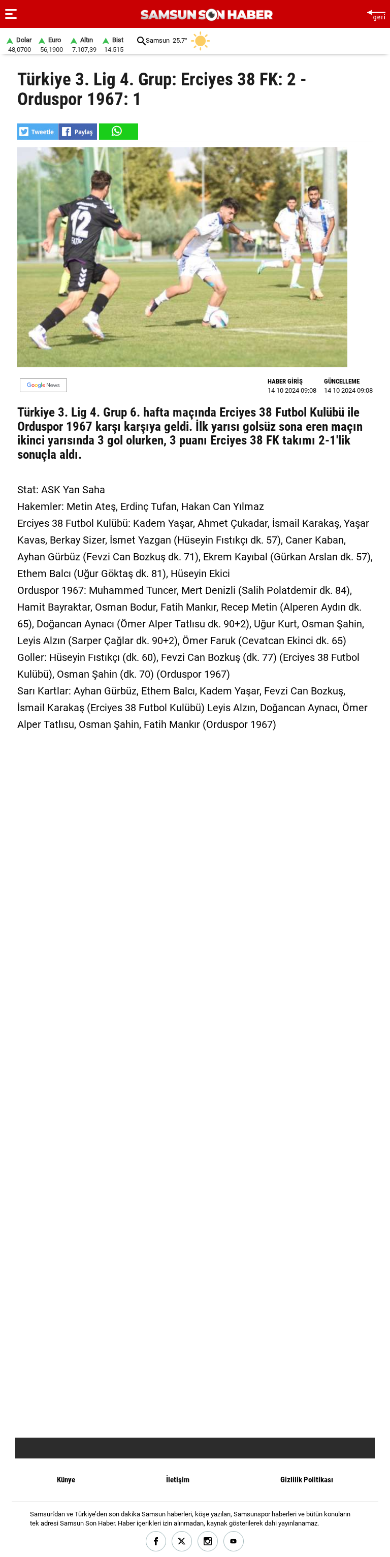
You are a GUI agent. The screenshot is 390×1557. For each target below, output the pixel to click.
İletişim (177, 1479)
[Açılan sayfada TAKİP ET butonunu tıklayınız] (43, 385)
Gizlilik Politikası (306, 1479)
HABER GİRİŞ (285, 381)
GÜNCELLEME (342, 381)
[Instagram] (208, 1541)
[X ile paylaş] (37, 131)
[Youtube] (233, 1541)
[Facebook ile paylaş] (77, 131)
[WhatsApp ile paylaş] (118, 131)
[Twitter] (182, 1541)
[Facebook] (156, 1541)
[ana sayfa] (376, 14)
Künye (66, 1479)
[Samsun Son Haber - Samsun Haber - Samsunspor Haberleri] (205, 15)
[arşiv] (141, 41)
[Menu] (11, 14)
